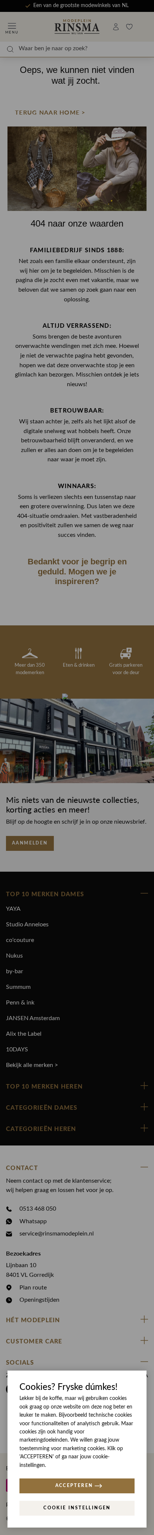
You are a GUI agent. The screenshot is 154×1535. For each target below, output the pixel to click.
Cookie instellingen (77, 1508)
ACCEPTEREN (74, 1485)
